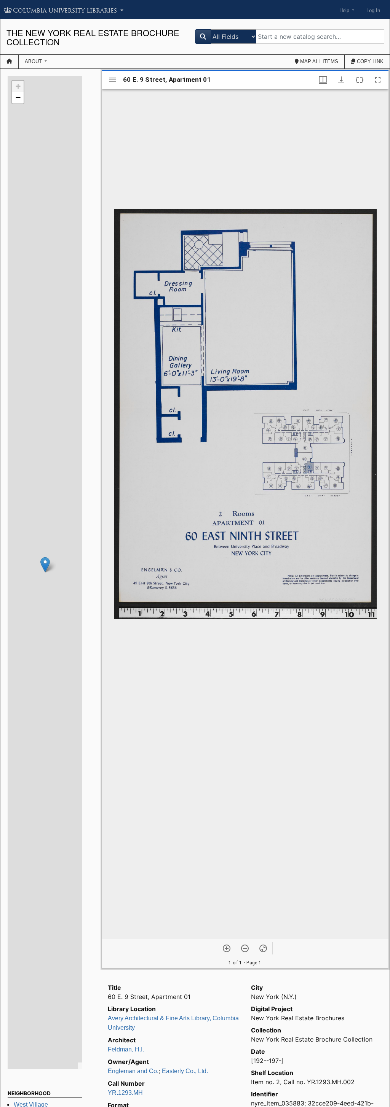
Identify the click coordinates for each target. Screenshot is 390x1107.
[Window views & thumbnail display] (323, 80)
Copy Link (369, 61)
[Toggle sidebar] (112, 80)
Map (318, 61)
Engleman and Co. (133, 1071)
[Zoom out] (245, 948)
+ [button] (18, 86)
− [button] (18, 97)
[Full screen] (378, 80)
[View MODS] (359, 80)
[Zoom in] (226, 948)
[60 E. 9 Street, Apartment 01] (45, 565)
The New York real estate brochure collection (92, 37)
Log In (373, 10)
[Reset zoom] (263, 948)
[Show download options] (341, 80)
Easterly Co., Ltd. (185, 1071)
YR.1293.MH (125, 1093)
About (34, 61)
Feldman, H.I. (126, 1049)
